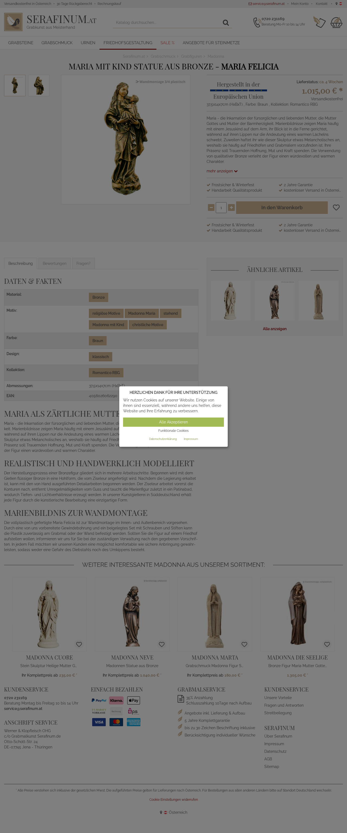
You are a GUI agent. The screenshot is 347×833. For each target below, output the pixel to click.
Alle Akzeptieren (173, 422)
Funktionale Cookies (173, 431)
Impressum (191, 439)
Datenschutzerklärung (163, 439)
